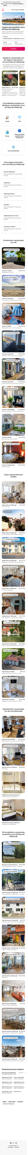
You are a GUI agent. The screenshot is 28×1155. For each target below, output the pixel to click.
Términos (16, 1147)
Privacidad (10, 1147)
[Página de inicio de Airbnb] (3, 9)
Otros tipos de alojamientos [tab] (9, 1072)
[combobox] (13, 38)
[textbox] (7, 44)
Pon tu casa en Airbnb (18, 10)
